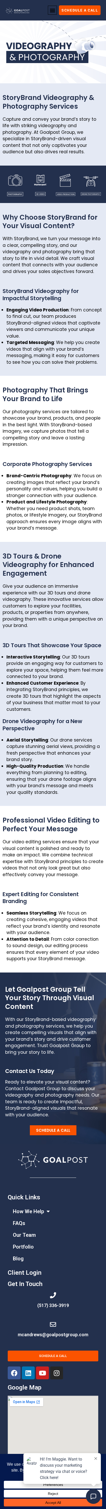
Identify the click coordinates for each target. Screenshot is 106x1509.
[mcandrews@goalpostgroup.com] (53, 1324)
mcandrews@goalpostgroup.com (53, 1334)
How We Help (28, 1211)
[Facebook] (14, 1372)
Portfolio (23, 1247)
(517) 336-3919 (53, 1305)
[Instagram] (56, 1372)
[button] (52, 10)
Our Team (24, 1235)
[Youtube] (42, 1372)
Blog (18, 1258)
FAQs (19, 1223)
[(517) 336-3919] (53, 1295)
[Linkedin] (28, 1372)
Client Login (24, 1272)
